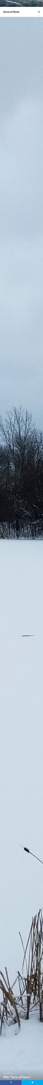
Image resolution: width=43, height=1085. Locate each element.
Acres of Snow (11, 11)
